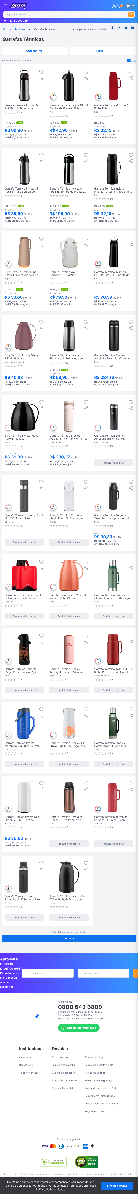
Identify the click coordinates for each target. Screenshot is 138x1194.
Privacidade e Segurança (98, 1080)
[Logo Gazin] (18, 6)
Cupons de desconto (63, 1072)
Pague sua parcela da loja (99, 1064)
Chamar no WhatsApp (81, 1027)
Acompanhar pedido (63, 1088)
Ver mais (69, 938)
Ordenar (31, 50)
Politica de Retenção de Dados (101, 1088)
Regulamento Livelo (95, 1111)
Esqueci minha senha (63, 1064)
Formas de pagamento (64, 1080)
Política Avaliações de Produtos (102, 1103)
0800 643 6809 (80, 1006)
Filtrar (99, 50)
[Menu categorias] (5, 6)
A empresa (25, 1057)
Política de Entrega (95, 1072)
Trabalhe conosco (29, 1072)
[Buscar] (131, 14)
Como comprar (60, 1057)
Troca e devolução (95, 1057)
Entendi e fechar (117, 1185)
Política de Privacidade (50, 1189)
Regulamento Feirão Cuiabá (100, 1095)
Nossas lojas (26, 1064)
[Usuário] (114, 6)
